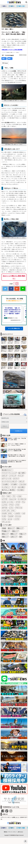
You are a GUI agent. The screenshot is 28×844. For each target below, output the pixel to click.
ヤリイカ (18, 516)
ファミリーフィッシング (9, 473)
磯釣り (10, 58)
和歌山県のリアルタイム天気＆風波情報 (12, 49)
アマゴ (11, 505)
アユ (23, 502)
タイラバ (16, 478)
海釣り (4, 58)
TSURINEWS (12, 835)
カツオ (10, 519)
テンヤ (14, 487)
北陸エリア (15, 531)
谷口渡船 (7, 122)
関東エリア (20, 528)
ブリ (14, 496)
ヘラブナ (16, 519)
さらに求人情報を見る (14, 328)
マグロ (4, 519)
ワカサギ (10, 516)
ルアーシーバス (6, 478)
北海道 (4, 528)
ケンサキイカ (22, 499)
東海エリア (5, 534)
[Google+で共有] (16, 289)
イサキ (19, 496)
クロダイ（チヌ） (7, 513)
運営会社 (5, 831)
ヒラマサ (4, 499)
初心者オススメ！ (7, 470)
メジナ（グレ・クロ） (8, 510)
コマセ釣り (14, 484)
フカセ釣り (5, 484)
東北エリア (11, 528)
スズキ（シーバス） (8, 502)
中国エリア (22, 534)
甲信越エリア (6, 531)
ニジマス (4, 505)
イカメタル (22, 484)
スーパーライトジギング (9, 481)
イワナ (17, 505)
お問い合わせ (20, 831)
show (6, 63)
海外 (20, 537)
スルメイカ (12, 499)
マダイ (9, 496)
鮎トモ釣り (22, 473)
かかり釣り (21, 487)
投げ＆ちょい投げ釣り (8, 490)
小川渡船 (14, 71)
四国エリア (5, 537)
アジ (3, 496)
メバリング (12, 475)
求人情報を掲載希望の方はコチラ (14, 300)
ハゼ (23, 513)
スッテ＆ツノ (6, 487)
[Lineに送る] (22, 289)
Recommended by (20, 409)
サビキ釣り (20, 490)
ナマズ (18, 502)
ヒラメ (11, 507)
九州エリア (14, 537)
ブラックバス (6, 522)
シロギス (17, 513)
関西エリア (14, 534)
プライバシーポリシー (12, 831)
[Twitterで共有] (5, 289)
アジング (20, 475)
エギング (4, 475)
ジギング (21, 481)
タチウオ (4, 507)
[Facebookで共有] (11, 289)
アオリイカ (18, 507)
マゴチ (4, 516)
